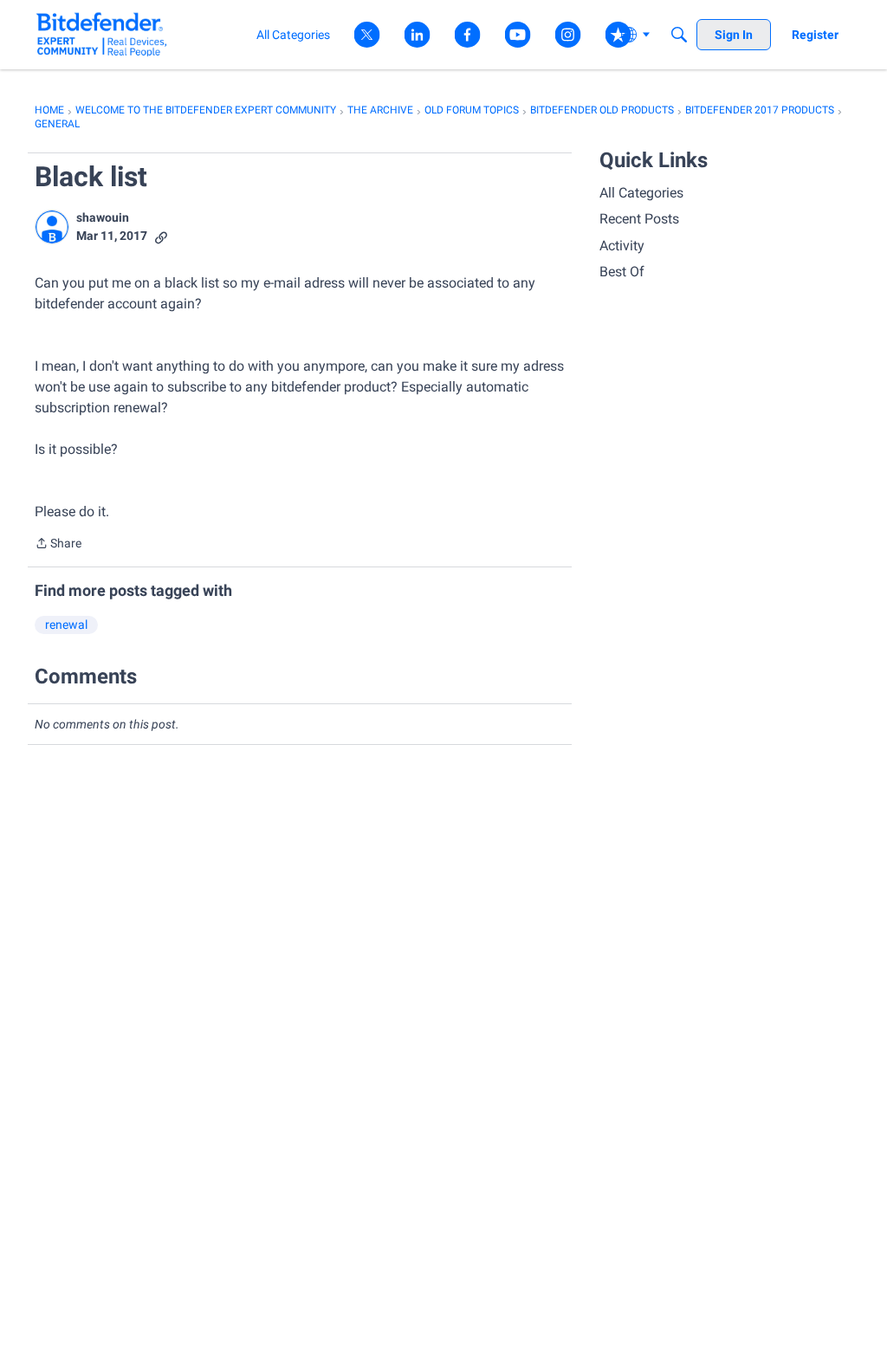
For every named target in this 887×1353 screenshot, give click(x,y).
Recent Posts (639, 218)
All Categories (641, 192)
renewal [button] (66, 624)
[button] (52, 227)
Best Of (621, 271)
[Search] (679, 34)
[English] (102, 34)
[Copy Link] (161, 236)
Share (58, 545)
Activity (621, 245)
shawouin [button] (102, 217)
